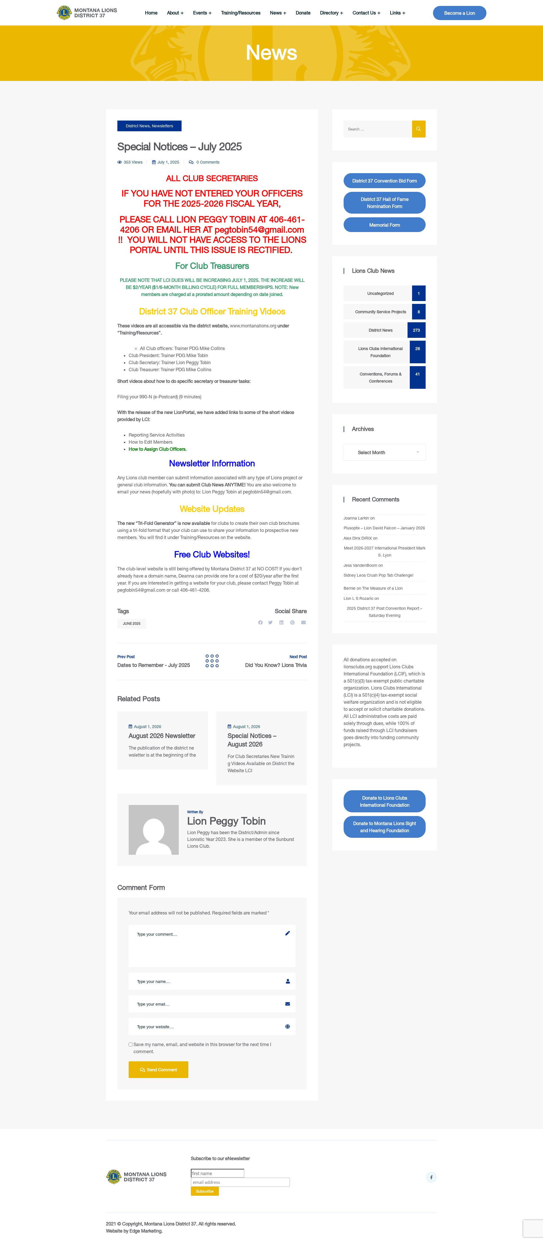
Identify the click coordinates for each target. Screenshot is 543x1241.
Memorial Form (384, 224)
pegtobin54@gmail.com (267, 491)
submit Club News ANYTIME (215, 484)
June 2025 (132, 623)
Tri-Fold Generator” (157, 523)
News (276, 12)
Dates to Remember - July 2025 (153, 661)
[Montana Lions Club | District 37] (87, 13)
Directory (330, 12)
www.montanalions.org (253, 325)
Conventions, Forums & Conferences (388, 377)
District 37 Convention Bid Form (384, 180)
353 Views (133, 162)
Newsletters (162, 125)
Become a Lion (459, 13)
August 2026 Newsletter (162, 735)
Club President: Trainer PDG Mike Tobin (168, 355)
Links (396, 12)
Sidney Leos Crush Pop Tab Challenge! (378, 575)
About (173, 12)
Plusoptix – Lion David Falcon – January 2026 (384, 527)
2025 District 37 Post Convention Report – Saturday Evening (384, 612)
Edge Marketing (145, 1230)
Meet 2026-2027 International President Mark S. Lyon (384, 551)
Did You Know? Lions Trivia (276, 661)
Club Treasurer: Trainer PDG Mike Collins (170, 369)
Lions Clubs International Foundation (387, 352)
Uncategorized (392, 293)
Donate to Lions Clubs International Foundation (385, 801)
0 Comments (207, 162)
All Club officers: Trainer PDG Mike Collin (181, 348)
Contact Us (365, 12)
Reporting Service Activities (157, 434)
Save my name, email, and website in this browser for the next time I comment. (202, 1048)
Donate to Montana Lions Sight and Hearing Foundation (384, 827)
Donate (303, 12)
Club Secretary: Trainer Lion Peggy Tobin (170, 362)
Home (151, 12)
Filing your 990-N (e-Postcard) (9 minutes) (159, 396)
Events (200, 12)
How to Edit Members (151, 442)
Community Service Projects (386, 311)
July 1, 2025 (168, 162)
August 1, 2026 (147, 726)
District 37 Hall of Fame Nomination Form (385, 202)
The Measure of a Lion (382, 588)
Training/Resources (240, 12)
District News (138, 125)
